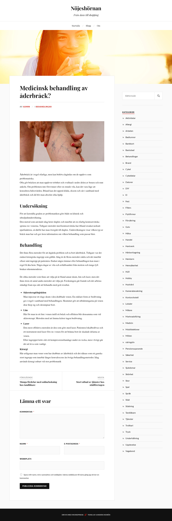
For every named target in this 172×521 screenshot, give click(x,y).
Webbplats (25, 459)
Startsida (76, 25)
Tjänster (129, 419)
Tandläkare (131, 412)
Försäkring (130, 220)
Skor (128, 380)
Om (98, 25)
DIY (127, 188)
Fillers (128, 207)
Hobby (129, 278)
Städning (130, 406)
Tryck (128, 431)
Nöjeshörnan (86, 8)
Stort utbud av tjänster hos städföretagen (90, 383)
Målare (129, 310)
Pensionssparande (134, 348)
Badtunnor (131, 137)
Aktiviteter (131, 118)
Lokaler (129, 303)
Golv (128, 227)
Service (129, 361)
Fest (127, 201)
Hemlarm (130, 259)
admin (26, 107)
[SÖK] (159, 96)
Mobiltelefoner (132, 329)
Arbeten (129, 131)
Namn (24, 444)
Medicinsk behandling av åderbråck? (54, 91)
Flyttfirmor (131, 214)
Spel (127, 387)
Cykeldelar (130, 175)
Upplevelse (131, 444)
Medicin (129, 323)
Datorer (129, 182)
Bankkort (130, 143)
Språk (128, 393)
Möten (129, 335)
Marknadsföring (133, 316)
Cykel (128, 169)
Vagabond (130, 451)
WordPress (77, 515)
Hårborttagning (133, 252)
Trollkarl (129, 425)
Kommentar (27, 412)
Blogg (88, 25)
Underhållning (132, 438)
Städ (128, 399)
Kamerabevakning (134, 291)
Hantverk (130, 246)
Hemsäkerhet (132, 265)
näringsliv (130, 342)
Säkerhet (130, 355)
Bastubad (130, 150)
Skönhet (129, 374)
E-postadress (72, 444)
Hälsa (128, 233)
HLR (128, 271)
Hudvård (130, 284)
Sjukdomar (130, 367)
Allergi (129, 124)
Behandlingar (44, 107)
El (126, 195)
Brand (128, 163)
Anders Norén (103, 515)
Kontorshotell (132, 297)
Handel (129, 239)
